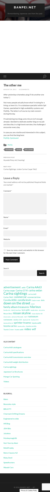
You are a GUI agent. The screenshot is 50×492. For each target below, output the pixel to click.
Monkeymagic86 (10, 438)
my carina (42, 310)
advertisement (12, 287)
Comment (7, 191)
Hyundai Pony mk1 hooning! (14, 159)
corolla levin (24, 300)
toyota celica (21, 326)
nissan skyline (22, 313)
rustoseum (33, 316)
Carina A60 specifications (13, 352)
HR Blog (6, 423)
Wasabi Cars (8, 467)
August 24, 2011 (10, 89)
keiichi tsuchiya (16, 310)
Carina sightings (15, 293)
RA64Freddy (8, 448)
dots (43, 300)
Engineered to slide (11, 419)
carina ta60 (32, 294)
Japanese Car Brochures (13, 372)
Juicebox (7, 433)
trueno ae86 (19, 329)
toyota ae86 (36, 323)
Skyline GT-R (34, 320)
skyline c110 (17, 320)
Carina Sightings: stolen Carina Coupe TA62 (20, 168)
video (27, 329)
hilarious (35, 306)
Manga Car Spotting (11, 376)
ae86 (24, 288)
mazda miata (34, 310)
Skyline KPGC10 (8, 323)
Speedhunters (9, 462)
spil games (29, 149)
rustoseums (7, 320)
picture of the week (17, 317)
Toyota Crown (8, 329)
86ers (5, 399)
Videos (6, 381)
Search (6, 268)
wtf (34, 329)
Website (6, 239)
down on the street (16, 303)
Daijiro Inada (36, 300)
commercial (20, 297)
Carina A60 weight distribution (15, 362)
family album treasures (16, 307)
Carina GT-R (22, 290)
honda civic (6, 310)
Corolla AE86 (10, 300)
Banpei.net (25, 7)
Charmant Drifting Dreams (14, 414)
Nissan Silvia (7, 314)
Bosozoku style (9, 404)
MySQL (10, 145)
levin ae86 (26, 310)
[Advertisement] (25, 47)
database (9, 149)
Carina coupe (9, 290)
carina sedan (35, 290)
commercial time (33, 297)
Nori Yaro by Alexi (10, 443)
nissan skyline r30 (37, 314)
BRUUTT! (7, 409)
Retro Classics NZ (10, 453)
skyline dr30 (26, 320)
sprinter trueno (22, 322)
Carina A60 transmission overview (17, 357)
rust (25, 317)
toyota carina (10, 326)
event (33, 304)
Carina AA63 (34, 287)
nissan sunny (7, 317)
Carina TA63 (8, 297)
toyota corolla (31, 326)
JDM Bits (7, 428)
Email (6, 228)
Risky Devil (7, 458)
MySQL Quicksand (10, 138)
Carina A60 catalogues (12, 347)
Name (6, 217)
